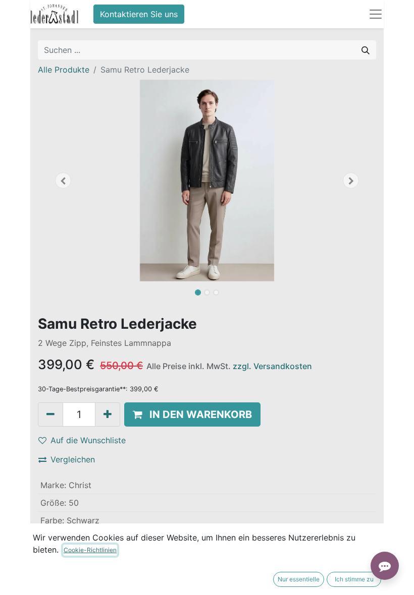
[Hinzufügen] (107, 414)
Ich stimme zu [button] (354, 579)
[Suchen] (365, 50)
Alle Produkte (63, 70)
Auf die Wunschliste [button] (88, 440)
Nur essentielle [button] (299, 579)
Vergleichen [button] (72, 459)
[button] (63, 180)
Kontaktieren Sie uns (139, 14)
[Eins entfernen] (50, 414)
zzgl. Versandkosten (272, 366)
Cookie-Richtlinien (90, 550)
